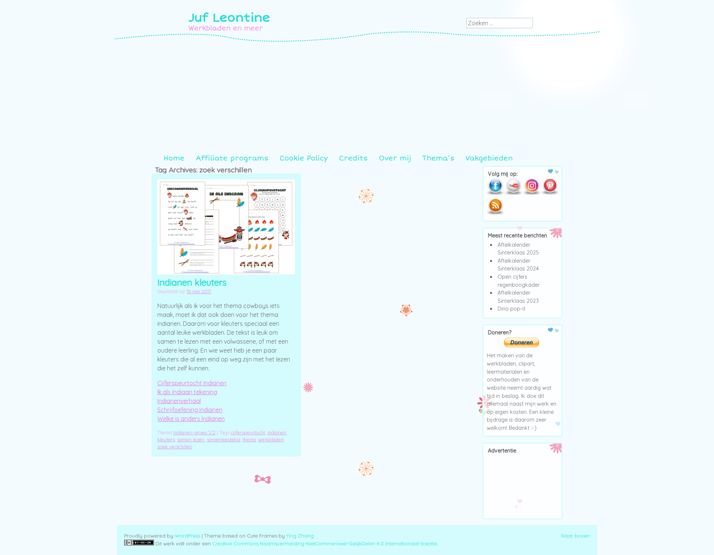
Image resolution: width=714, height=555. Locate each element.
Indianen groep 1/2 (194, 432)
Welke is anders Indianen (191, 418)
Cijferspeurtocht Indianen (191, 383)
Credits (353, 158)
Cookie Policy (304, 158)
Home (174, 158)
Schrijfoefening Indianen (189, 409)
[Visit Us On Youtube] (513, 193)
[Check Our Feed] (495, 213)
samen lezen (191, 439)
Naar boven (575, 536)
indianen (276, 432)
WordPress (187, 536)
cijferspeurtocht (248, 432)
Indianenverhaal (179, 401)
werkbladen (271, 439)
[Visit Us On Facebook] (495, 193)
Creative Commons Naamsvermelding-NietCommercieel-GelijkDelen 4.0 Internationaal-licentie (324, 543)
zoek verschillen (174, 446)
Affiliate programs (232, 158)
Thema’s (438, 158)
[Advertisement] (357, 98)
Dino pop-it (511, 308)
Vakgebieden (489, 158)
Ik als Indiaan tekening (187, 392)
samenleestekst (223, 439)
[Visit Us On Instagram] (531, 193)
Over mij (395, 158)
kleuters (166, 439)
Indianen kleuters (191, 282)
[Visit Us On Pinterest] (550, 193)
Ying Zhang (300, 536)
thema (249, 439)
